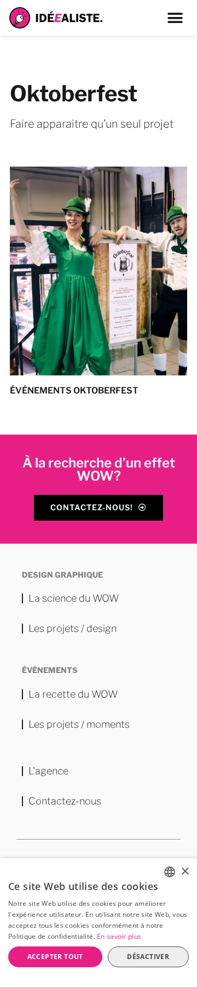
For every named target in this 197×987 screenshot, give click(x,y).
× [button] (185, 872)
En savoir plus (119, 936)
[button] (175, 17)
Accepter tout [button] (55, 956)
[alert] (98, 922)
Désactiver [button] (148, 956)
